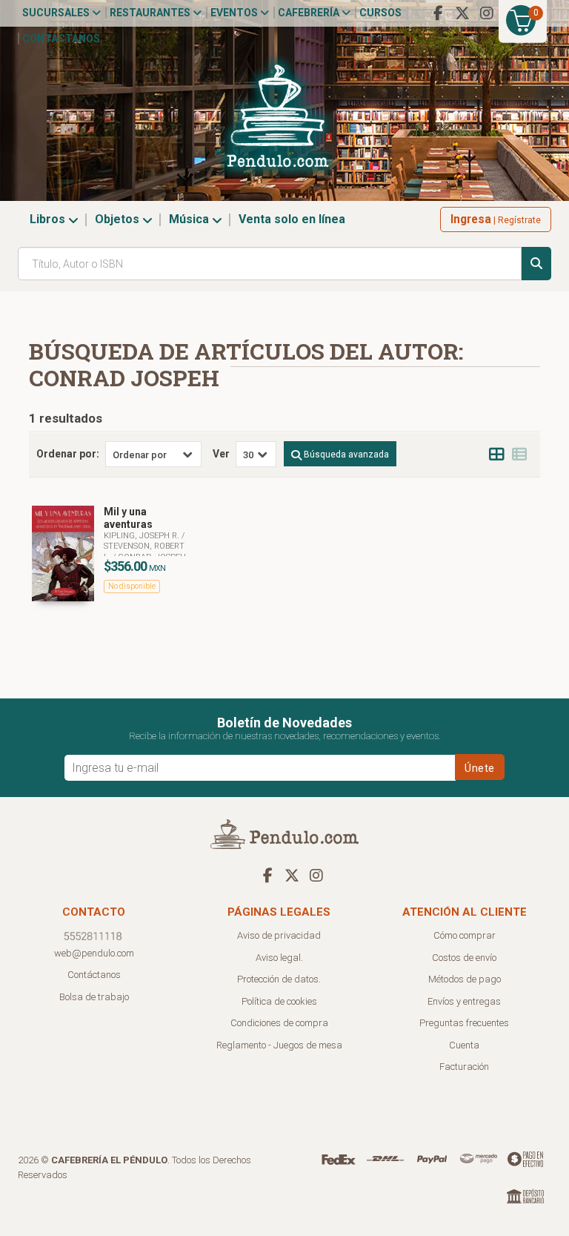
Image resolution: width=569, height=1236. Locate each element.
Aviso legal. (279, 957)
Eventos (235, 13)
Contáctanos (61, 38)
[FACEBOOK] (438, 13)
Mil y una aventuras (128, 518)
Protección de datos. (279, 979)
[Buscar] (536, 263)
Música (190, 219)
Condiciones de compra (279, 1022)
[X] (462, 13)
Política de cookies (279, 1001)
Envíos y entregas (464, 1001)
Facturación (464, 1066)
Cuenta (464, 1045)
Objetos (118, 219)
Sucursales (57, 13)
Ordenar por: (67, 454)
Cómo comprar (464, 935)
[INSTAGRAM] (487, 13)
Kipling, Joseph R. (143, 536)
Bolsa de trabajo (94, 996)
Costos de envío (464, 957)
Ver (221, 454)
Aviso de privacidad (279, 935)
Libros (49, 219)
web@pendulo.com (94, 953)
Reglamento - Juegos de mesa (279, 1045)
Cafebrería (310, 13)
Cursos (380, 13)
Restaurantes (151, 13)
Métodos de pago (464, 979)
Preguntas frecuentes (464, 1022)
